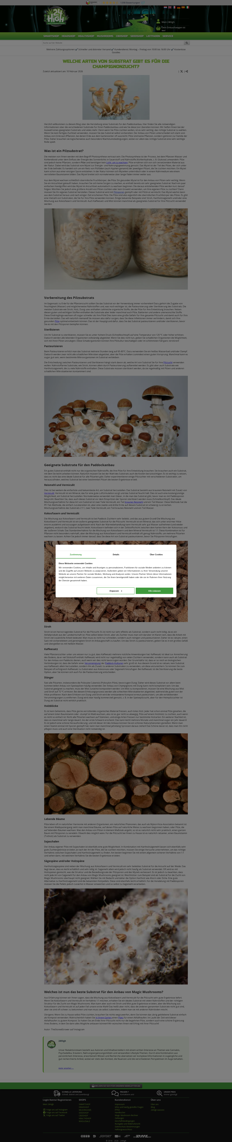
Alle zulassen (154, 591)
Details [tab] (116, 554)
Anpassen (114, 591)
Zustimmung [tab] (76, 554)
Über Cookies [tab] (156, 554)
